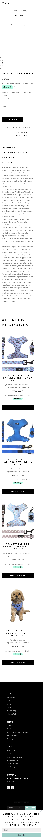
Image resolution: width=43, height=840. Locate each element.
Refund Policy (11, 711)
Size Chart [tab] (7, 162)
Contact (9, 707)
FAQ (8, 701)
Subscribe (30, 808)
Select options (17, 407)
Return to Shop (20, 15)
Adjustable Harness (10, 385)
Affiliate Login (11, 767)
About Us (10, 754)
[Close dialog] (41, 811)
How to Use (11, 750)
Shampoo (10, 725)
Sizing (9, 704)
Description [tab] (8, 148)
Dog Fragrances (12, 739)
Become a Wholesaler (14, 757)
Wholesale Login (12, 760)
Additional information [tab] (15, 153)
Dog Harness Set (24, 385)
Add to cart (13, 119)
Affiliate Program (12, 764)
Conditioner (11, 729)
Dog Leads (21, 135)
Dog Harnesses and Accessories (18, 387)
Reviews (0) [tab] (8, 157)
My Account (11, 697)
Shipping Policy (12, 714)
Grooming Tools (12, 735)
